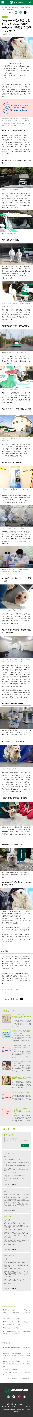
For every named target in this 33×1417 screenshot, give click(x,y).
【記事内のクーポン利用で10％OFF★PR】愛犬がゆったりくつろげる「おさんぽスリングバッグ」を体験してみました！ (16, 1312)
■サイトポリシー (20, 1404)
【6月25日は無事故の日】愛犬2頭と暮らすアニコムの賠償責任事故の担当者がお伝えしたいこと (16, 1333)
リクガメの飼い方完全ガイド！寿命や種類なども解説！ (16, 1378)
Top (2, 7)
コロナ (18, 989)
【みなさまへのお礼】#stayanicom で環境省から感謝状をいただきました (21, 1016)
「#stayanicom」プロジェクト (15, 87)
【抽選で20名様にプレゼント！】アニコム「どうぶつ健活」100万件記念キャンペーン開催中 (16, 1323)
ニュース (6, 7)
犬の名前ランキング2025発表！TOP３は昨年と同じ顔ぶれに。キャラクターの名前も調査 (16, 1372)
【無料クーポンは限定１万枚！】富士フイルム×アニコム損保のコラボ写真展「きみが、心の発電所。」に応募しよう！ (17, 1356)
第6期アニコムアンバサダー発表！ (11, 1318)
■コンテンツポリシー (9, 1406)
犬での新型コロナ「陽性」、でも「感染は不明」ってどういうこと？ (21, 1047)
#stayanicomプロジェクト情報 (21, 1092)
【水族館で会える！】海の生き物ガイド (13, 1328)
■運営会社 (10, 1404)
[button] (30, 2)
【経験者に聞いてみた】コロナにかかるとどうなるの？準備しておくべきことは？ (21, 1032)
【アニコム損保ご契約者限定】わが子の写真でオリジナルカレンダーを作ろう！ (16, 1348)
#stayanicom (7, 992)
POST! (25, 1145)
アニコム (11, 989)
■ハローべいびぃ (25, 1406)
